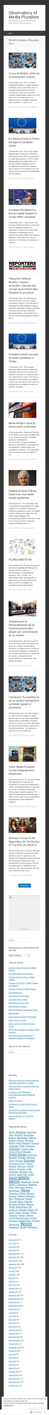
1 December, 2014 (15, 875)
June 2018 (12, 1247)
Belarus (32, 1137)
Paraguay (30, 1196)
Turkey (31, 178)
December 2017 (14, 1253)
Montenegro (14, 1190)
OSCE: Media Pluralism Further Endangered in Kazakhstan (21, 771)
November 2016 (14, 1299)
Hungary (21, 1168)
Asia (11, 1135)
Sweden (26, 1212)
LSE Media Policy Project (18, 999)
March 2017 (13, 1285)
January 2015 (13, 1375)
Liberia (12, 1184)
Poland (28, 1198)
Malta (11, 1187)
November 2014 (14, 1382)
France (29, 1163)
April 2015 (12, 1364)
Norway (30, 1193)
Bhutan (20, 1140)
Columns (14, 1149)
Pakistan (21, 1196)
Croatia (24, 1149)
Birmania (29, 1140)
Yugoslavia (14, 1227)
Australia (18, 1135)
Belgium (12, 1140)
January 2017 (13, 1292)
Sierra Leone (22, 1207)
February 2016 (14, 1330)
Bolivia (12, 1143)
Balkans (12, 1137)
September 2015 (15, 1347)
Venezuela (14, 1224)
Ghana (25, 875)
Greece (12, 1168)
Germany (21, 1166)
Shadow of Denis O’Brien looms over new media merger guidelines (23, 495)
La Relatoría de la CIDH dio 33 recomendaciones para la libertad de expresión (22, 1094)
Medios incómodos (15, 1100)
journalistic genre (19, 1179)
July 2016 (12, 1312)
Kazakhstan (27, 806)
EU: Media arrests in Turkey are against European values (24, 142)
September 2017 (15, 1264)
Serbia (12, 1207)
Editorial (27, 459)
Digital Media (17, 1154)
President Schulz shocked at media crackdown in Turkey (23, 358)
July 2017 (12, 1271)
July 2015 (12, 1354)
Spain (30, 590)
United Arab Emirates (19, 1218)
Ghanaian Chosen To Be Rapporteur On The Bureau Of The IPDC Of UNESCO (24, 842)
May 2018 (12, 1250)
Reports (34, 107)
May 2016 (12, 1319)
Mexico (29, 1187)
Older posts (24, 885)
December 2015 (14, 1337)
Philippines (19, 1198)
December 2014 (14, 1378)
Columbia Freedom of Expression (21, 974)
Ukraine (29, 1215)
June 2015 (12, 1358)
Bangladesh (22, 1137)
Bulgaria (26, 1143)
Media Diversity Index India (19, 1003)
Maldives (33, 1184)
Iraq (31, 1171)
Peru (11, 1198)
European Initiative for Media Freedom (22, 989)
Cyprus (12, 1151)
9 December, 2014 (15, 590)
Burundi (35, 1143)
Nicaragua (13, 1193)
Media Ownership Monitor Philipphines (22, 1017)
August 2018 (13, 1240)
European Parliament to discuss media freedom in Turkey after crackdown (23, 214)
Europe (29, 1160)
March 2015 (13, 1368)
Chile (25, 665)
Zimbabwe (32, 1227)
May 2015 (12, 1361)
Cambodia (13, 1146)
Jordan (31, 1174)
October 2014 (13, 1385)
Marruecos (20, 1187)
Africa (12, 1132)
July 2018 (12, 1243)
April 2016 (12, 1323)
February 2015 (14, 1371)
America (21, 1132)
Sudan (18, 1212)
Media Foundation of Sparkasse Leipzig (23, 1010)
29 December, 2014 (15, 107)
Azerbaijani (28, 323)
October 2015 (13, 1344)
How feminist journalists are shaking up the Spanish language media (24, 1111)
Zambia (23, 1227)
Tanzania (13, 1215)
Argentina (27, 107)
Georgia (12, 1166)
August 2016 (13, 1309)
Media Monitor (14, 1013)
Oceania (13, 1196)
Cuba (31, 1149)
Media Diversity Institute (17, 1006)
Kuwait (35, 1181)
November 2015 (14, 1340)
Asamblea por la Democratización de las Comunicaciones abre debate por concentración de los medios (23, 628)
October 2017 (13, 1260)
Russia (21, 1204)
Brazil (19, 1143)
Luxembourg (22, 1184)
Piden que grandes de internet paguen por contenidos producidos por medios (24, 1081)
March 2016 (13, 1326)
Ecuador (22, 1157)
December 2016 (14, 1295)
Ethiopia (19, 1160)
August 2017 (13, 1267)
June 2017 (12, 1274)
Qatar (20, 1201)
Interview (23, 1171)
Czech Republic (23, 1151)
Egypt (11, 1160)
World (26, 1223)
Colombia (30, 1146)
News (26, 178)
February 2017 (14, 1288)
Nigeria (22, 1193)
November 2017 (14, 1257)
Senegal (30, 1204)
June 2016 (12, 1316)
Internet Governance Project (19, 996)
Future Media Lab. (15, 992)
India (29, 1168)
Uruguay (36, 1220)
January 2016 (13, 1333)
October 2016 (13, 1302)
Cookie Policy (8, 1405)
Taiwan (34, 1212)
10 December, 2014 (15, 528)
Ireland (33, 459)
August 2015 (13, 1351)
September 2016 (15, 1306)
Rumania (13, 1204)
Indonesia (13, 1171)
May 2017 (12, 1278)
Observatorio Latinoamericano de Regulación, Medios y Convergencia (22, 1036)
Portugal (13, 1201)
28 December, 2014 (15, 391)
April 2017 (12, 1281)
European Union (17, 1163)
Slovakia (23, 1209)
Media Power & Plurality (17, 1020)
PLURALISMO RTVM (20, 560)
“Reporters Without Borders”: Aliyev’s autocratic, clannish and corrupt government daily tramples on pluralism (23, 285)
